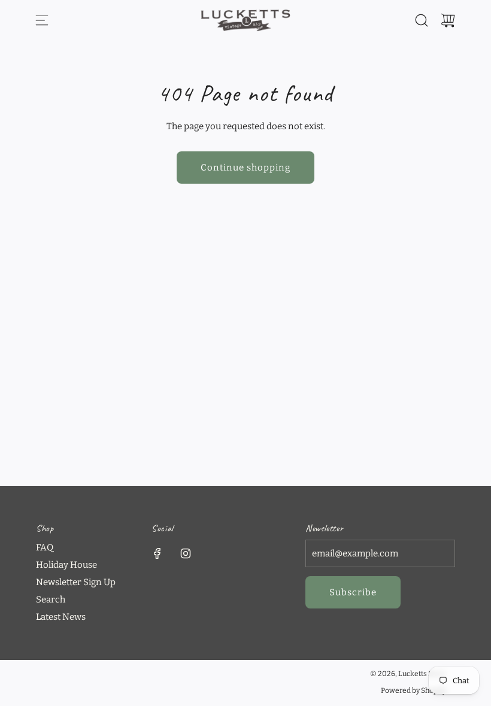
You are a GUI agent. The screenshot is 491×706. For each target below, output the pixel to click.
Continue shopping (245, 167)
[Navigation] (42, 20)
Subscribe (353, 592)
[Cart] (448, 20)
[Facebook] (157, 553)
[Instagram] (185, 553)
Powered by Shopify (413, 690)
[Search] (421, 20)
